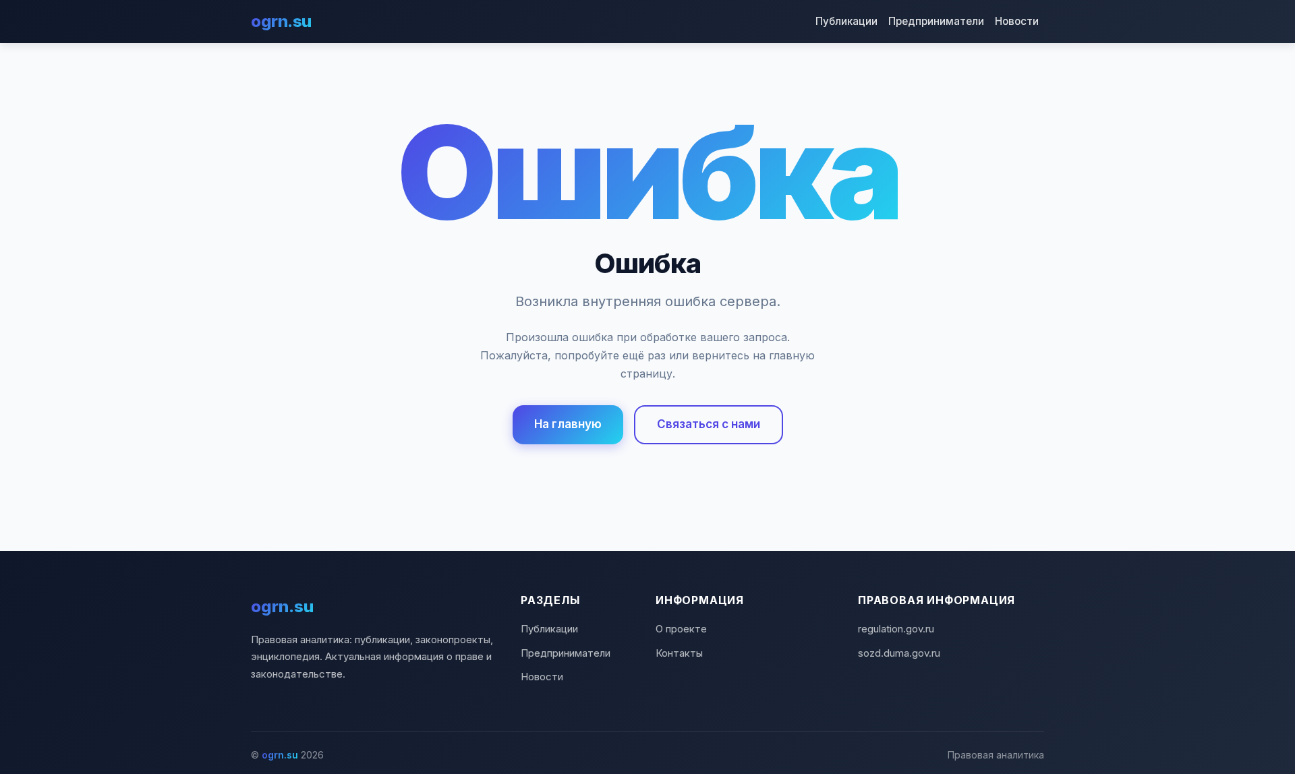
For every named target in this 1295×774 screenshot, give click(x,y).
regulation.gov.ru (896, 628)
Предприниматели (936, 21)
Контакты (679, 653)
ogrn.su (281, 21)
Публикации (846, 21)
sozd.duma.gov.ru (899, 653)
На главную (568, 424)
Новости (1017, 21)
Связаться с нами (708, 424)
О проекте (681, 628)
